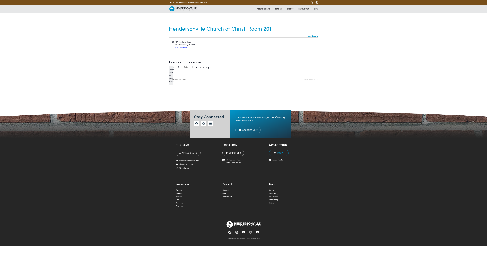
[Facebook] (196, 123)
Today (186, 67)
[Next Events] (178, 66)
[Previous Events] (173, 66)
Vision (271, 202)
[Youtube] (244, 232)
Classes (179, 190)
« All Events (313, 35)
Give (224, 193)
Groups (179, 196)
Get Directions (181, 47)
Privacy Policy (255, 238)
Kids (177, 199)
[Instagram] (203, 123)
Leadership (273, 199)
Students (179, 202)
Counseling (273, 193)
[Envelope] (210, 123)
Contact (225, 190)
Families (179, 193)
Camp (271, 190)
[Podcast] (251, 232)
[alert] (171, 75)
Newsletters (227, 196)
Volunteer (179, 206)
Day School (273, 196)
